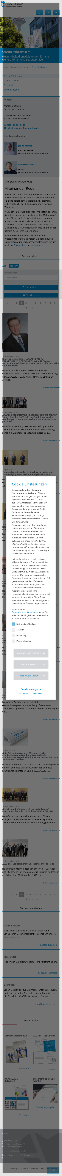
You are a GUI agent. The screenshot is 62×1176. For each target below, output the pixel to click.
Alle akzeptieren (29, 675)
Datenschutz (38, 693)
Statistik (20, 629)
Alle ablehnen (29, 664)
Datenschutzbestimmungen (25, 612)
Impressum (23, 693)
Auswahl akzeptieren (29, 653)
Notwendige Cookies (26, 624)
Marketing (21, 635)
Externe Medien (23, 641)
